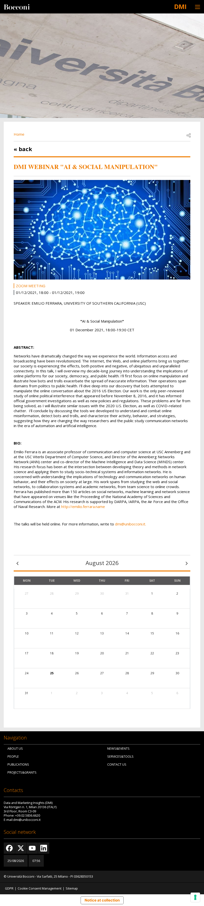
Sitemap (72, 888)
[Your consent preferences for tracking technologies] (195, 897)
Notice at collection (102, 900)
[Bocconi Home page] (17, 6)
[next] (186, 563)
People (13, 756)
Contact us (116, 764)
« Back (23, 149)
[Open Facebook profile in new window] (9, 848)
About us (15, 748)
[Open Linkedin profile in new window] (43, 848)
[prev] (17, 563)
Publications (18, 764)
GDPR (9, 888)
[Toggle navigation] (197, 7)
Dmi (180, 6)
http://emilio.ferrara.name (83, 506)
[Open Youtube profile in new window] (32, 848)
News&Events (118, 748)
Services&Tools (120, 756)
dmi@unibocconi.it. (130, 523)
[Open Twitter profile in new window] (20, 848)
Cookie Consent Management (39, 888)
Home (19, 134)
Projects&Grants (22, 772)
